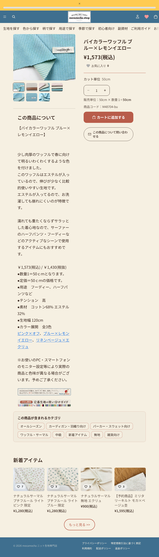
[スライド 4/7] (57, 87)
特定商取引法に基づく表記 (126, 543)
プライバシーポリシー (94, 543)
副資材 (123, 28)
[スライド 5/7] (18, 97)
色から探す (31, 28)
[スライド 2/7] (31, 87)
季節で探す (86, 28)
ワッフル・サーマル (34, 434)
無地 (97, 434)
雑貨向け (113, 434)
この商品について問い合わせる (110, 134)
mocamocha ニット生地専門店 (39, 545)
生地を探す (11, 28)
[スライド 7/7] (44, 97)
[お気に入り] (146, 16)
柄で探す (49, 28)
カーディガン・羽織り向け (67, 426)
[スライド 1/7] (18, 87)
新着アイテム (78, 434)
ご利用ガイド (141, 28)
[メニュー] (5, 17)
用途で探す (67, 28)
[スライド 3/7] (44, 87)
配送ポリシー (103, 548)
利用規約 (87, 548)
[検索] (13, 16)
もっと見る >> (79, 524)
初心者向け (106, 28)
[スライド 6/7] (31, 97)
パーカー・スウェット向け (111, 426)
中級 (58, 434)
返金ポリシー (122, 548)
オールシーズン (31, 426)
